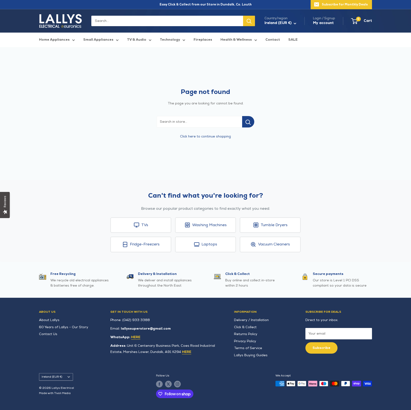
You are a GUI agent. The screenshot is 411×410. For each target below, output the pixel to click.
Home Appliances (54, 40)
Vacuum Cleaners (274, 244)
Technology (170, 40)
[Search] (249, 21)
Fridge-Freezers (145, 244)
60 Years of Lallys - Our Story (63, 327)
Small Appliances (98, 40)
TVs (144, 225)
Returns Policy (245, 334)
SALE (293, 40)
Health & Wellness (236, 40)
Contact (272, 40)
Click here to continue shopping (205, 136)
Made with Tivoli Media (55, 393)
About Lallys (49, 320)
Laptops (209, 244)
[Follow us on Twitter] (168, 384)
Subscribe (321, 348)
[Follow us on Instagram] (177, 384)
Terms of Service (248, 348)
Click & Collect (245, 327)
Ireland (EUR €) (52, 377)
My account (323, 23)
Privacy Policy (245, 341)
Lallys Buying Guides (251, 355)
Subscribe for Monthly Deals (345, 4)
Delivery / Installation (251, 320)
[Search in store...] (248, 121)
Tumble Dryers (274, 225)
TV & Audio (136, 40)
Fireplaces (203, 40)
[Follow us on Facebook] (159, 384)
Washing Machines (209, 225)
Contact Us (48, 334)
